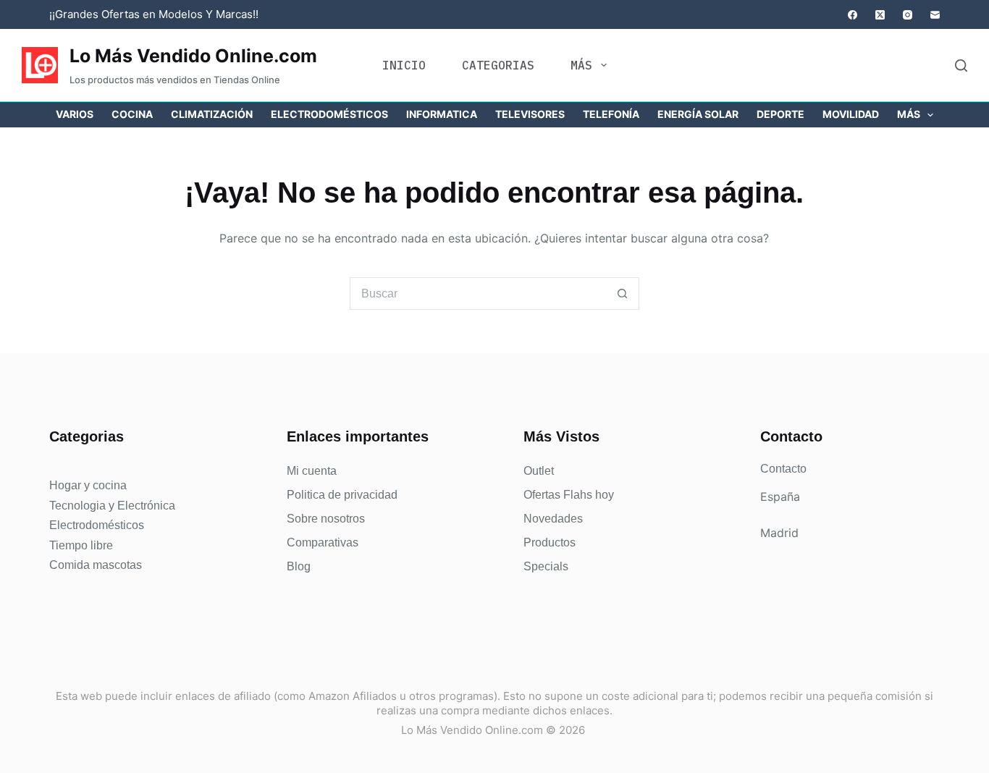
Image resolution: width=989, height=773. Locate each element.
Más (581, 65)
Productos (549, 542)
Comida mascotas (95, 565)
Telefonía (611, 114)
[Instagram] (907, 15)
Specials (545, 566)
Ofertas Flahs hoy (568, 495)
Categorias (498, 65)
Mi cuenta (312, 471)
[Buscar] (961, 65)
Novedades (553, 518)
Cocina (132, 114)
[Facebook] (852, 15)
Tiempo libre (81, 545)
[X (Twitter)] (880, 15)
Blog (299, 566)
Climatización (212, 114)
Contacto (783, 468)
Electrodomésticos (329, 114)
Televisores (530, 114)
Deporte (780, 114)
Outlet (538, 471)
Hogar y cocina (88, 485)
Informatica (441, 114)
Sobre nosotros (326, 518)
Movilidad (850, 114)
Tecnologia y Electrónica (112, 505)
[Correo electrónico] (935, 15)
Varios (74, 114)
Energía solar (697, 114)
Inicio (404, 65)
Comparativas (322, 542)
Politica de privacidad (342, 495)
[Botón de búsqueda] (623, 293)
